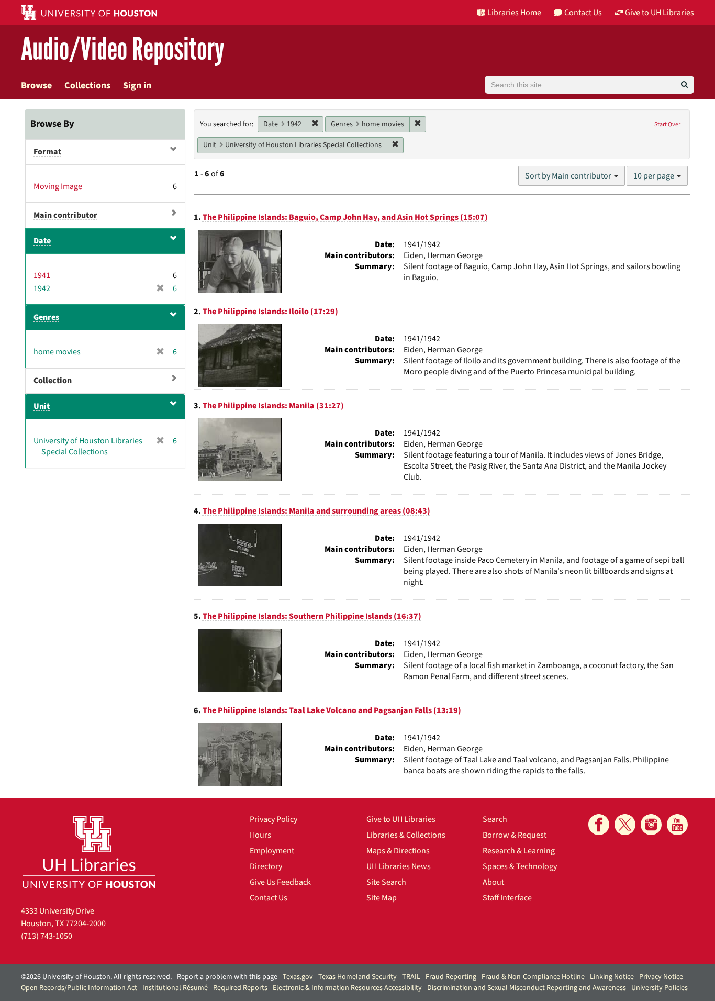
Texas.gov (298, 977)
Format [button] (47, 152)
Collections (87, 85)
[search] (684, 85)
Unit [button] (41, 406)
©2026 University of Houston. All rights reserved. (96, 977)
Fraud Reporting (451, 977)
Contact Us (268, 898)
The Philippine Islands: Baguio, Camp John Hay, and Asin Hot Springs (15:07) (345, 217)
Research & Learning (519, 851)
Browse (36, 85)
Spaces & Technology (520, 866)
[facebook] (598, 824)
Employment (272, 851)
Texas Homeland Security (357, 977)
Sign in (137, 85)
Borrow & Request (514, 835)
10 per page (654, 176)
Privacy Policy (273, 819)
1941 (41, 275)
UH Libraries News (398, 866)
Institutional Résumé (175, 988)
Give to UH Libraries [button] (659, 12)
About (493, 882)
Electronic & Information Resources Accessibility (347, 988)
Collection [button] (52, 380)
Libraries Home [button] (514, 12)
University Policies (659, 988)
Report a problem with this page (227, 977)
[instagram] (651, 824)
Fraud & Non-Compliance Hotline (533, 977)
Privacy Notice (661, 977)
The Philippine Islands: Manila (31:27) (273, 405)
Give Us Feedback (280, 882)
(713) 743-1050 (46, 936)
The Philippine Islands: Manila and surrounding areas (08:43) (316, 511)
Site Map (381, 898)
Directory (266, 866)
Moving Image (57, 186)
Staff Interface (507, 898)
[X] (625, 824)
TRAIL (411, 977)
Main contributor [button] (65, 215)
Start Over (667, 124)
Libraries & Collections (405, 835)
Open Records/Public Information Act (79, 988)
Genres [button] (46, 317)
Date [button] (42, 241)
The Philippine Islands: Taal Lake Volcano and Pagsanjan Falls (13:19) (332, 710)
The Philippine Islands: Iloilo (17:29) (270, 311)
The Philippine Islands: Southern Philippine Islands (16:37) (312, 616)
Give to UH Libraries (400, 819)
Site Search (386, 882)
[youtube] (677, 824)
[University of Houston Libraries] (89, 851)
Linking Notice (612, 977)
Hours (260, 835)
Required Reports (240, 988)
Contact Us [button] (583, 12)
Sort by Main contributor (569, 176)
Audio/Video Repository (123, 49)
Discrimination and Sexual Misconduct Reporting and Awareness (526, 988)
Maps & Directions (398, 851)
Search (495, 819)
